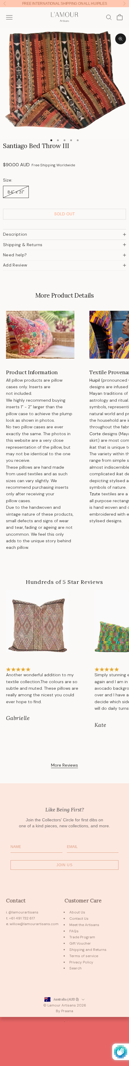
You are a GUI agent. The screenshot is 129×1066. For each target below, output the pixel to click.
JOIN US (64, 865)
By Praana (64, 1011)
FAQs (74, 931)
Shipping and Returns (87, 949)
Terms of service (83, 956)
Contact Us (78, 918)
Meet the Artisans (84, 924)
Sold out (64, 214)
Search (75, 968)
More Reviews (64, 765)
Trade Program (82, 937)
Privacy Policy (81, 962)
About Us (77, 912)
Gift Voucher (80, 943)
